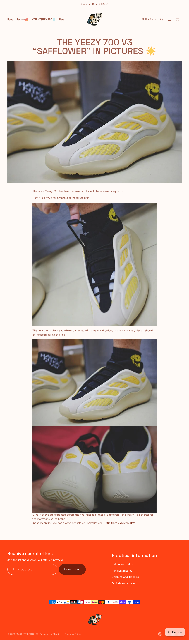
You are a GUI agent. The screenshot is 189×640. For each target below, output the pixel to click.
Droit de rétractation (124, 583)
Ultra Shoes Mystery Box (120, 522)
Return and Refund (123, 564)
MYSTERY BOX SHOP (27, 634)
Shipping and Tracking (125, 576)
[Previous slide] (4, 4)
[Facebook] (160, 634)
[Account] (169, 19)
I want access (72, 569)
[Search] (162, 19)
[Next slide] (185, 4)
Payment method (122, 570)
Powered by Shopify (50, 634)
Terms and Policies (73, 634)
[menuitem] (61, 19)
